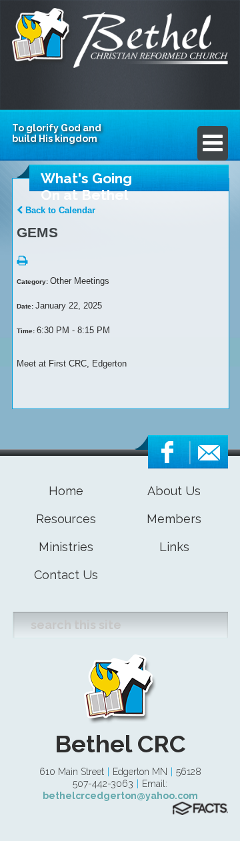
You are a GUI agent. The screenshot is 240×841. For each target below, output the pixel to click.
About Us (174, 491)
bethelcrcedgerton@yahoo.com (120, 795)
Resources (66, 519)
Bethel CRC (120, 744)
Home (66, 491)
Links (174, 547)
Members (174, 519)
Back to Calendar (59, 210)
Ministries (66, 547)
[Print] (22, 262)
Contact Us (66, 575)
